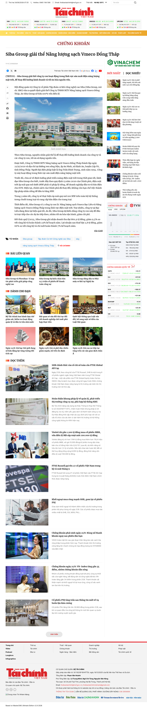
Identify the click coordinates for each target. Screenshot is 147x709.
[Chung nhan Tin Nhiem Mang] (17, 694)
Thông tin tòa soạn (65, 692)
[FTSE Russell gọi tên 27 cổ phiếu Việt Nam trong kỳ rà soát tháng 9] (27, 478)
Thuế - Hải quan (39, 33)
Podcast (9, 652)
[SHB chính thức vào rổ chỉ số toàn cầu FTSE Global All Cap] (27, 378)
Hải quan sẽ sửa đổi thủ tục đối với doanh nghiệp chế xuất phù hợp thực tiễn (53, 319)
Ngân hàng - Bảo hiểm (66, 33)
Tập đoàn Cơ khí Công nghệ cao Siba (54, 239)
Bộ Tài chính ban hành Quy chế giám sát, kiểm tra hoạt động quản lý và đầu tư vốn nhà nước (20, 319)
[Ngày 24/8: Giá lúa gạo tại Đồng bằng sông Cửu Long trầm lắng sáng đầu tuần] (113, 96)
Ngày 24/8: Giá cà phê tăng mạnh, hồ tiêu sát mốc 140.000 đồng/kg (131, 82)
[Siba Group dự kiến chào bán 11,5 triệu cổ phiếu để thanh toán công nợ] (54, 267)
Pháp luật (122, 33)
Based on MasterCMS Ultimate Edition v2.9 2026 (24, 705)
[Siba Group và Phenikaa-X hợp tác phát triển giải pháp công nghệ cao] (20, 267)
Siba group (27, 239)
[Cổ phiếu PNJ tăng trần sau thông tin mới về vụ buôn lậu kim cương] (27, 613)
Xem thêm (54, 634)
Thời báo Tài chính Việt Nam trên (66, 71)
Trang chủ (10, 645)
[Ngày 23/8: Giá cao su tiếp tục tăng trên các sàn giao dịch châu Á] (88, 336)
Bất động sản (105, 33)
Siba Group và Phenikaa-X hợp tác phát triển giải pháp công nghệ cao (20, 281)
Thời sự (12, 33)
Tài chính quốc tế (134, 33)
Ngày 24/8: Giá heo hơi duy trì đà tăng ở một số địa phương (132, 122)
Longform (9, 655)
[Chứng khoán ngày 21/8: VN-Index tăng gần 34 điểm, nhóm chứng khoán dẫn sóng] (27, 579)
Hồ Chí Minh (65, 246)
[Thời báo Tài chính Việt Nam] (73, 12)
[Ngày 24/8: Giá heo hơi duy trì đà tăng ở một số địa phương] (113, 123)
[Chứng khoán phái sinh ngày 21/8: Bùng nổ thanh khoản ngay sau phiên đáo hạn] (27, 545)
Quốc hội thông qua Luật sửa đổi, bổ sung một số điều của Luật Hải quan (86, 319)
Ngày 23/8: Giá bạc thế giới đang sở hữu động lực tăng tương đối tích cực (20, 351)
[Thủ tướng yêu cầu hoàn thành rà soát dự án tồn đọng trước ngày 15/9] (113, 193)
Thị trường (93, 33)
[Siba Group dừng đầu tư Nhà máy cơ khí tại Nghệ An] (88, 267)
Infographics (11, 659)
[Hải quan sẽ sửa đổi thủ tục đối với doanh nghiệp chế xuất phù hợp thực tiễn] (54, 304)
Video (8, 649)
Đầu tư (28, 33)
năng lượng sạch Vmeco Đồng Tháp (38, 245)
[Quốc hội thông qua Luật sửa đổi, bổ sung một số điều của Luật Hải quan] (88, 304)
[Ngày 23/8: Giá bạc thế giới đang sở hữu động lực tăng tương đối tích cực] (20, 336)
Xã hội (114, 33)
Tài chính (20, 33)
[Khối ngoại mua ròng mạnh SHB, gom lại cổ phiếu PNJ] (27, 512)
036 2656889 (124, 692)
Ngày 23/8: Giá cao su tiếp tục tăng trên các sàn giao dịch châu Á (87, 351)
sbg (77, 239)
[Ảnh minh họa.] (58, 145)
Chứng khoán (51, 33)
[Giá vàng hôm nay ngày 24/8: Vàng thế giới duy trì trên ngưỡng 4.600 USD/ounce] (113, 136)
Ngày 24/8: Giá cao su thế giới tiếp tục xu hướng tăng (131, 109)
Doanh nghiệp (82, 33)
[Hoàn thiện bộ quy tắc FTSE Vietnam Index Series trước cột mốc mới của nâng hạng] (113, 150)
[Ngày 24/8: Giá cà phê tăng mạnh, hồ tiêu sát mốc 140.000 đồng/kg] (113, 83)
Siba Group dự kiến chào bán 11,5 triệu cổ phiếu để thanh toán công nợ (52, 281)
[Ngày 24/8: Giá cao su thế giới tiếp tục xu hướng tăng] (113, 110)
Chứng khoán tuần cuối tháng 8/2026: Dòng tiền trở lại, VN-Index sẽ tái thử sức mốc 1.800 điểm (132, 178)
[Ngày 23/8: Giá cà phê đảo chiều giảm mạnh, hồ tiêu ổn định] (54, 336)
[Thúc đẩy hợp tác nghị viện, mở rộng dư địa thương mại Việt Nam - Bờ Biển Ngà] (113, 163)
